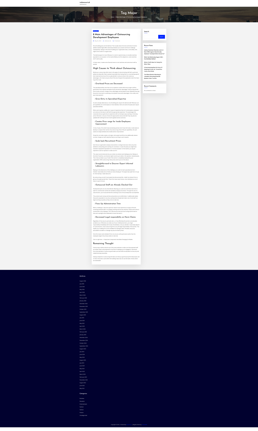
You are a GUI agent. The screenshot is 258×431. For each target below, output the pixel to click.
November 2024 (84, 340)
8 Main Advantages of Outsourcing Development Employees (131, 17)
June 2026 (82, 286)
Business (82, 398)
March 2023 (83, 374)
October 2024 (83, 343)
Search (146, 31)
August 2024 (83, 349)
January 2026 (83, 301)
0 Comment (117, 41)
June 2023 (82, 366)
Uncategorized (83, 415)
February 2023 (83, 377)
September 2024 (84, 346)
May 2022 (82, 388)
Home (112, 17)
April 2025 (82, 326)
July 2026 (82, 284)
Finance (81, 412)
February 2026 (83, 298)
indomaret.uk (85, 2)
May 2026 (82, 289)
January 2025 (83, 334)
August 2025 (83, 315)
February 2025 (83, 332)
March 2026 (83, 295)
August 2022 (83, 382)
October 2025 (83, 309)
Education (96, 31)
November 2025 (84, 306)
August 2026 (83, 281)
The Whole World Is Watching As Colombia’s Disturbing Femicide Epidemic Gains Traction (152, 76)
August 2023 (83, 360)
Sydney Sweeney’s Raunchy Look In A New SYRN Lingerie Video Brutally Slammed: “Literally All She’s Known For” (154, 52)
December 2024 (83, 337)
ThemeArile (144, 424)
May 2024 (82, 357)
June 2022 (82, 385)
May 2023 (82, 368)
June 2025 (82, 320)
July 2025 (82, 317)
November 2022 (84, 380)
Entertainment (83, 404)
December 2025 (83, 303)
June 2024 (82, 354)
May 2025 (82, 323)
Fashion (82, 407)
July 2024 (82, 351)
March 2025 (83, 329)
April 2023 (82, 371)
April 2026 (82, 292)
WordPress (129, 424)
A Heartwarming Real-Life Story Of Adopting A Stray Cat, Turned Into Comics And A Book (153, 69)
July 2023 (82, 363)
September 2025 (84, 312)
